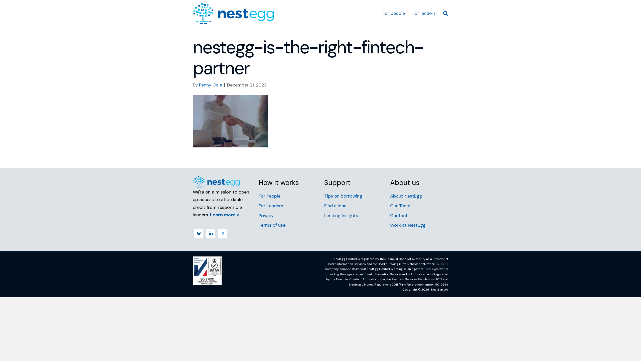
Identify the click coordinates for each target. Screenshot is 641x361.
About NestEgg (406, 196)
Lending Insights (341, 216)
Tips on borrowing (343, 196)
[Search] (443, 13)
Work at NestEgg (408, 225)
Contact (399, 216)
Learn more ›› (225, 215)
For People (269, 196)
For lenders (424, 13)
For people (394, 13)
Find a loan (335, 206)
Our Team (400, 206)
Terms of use (272, 225)
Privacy (266, 216)
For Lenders (271, 206)
